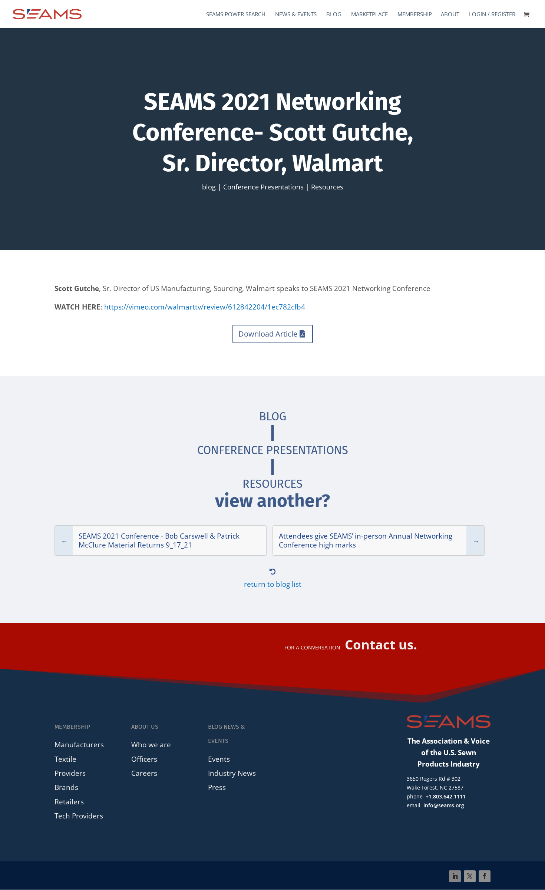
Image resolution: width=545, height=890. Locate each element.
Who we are (151, 745)
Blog (333, 14)
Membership (414, 14)
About (450, 14)
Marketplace (369, 14)
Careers (144, 773)
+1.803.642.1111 (446, 796)
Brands (66, 787)
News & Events (296, 14)
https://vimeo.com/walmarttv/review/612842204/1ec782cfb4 (204, 307)
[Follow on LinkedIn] (455, 876)
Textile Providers (70, 766)
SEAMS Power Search (235, 14)
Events (219, 759)
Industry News (232, 773)
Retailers (69, 802)
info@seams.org (443, 805)
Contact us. (381, 644)
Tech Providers (78, 816)
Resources (327, 186)
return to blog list (272, 584)
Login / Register (492, 14)
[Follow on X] (470, 876)
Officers (144, 759)
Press (217, 787)
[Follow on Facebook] (485, 876)
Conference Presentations (263, 186)
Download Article (267, 334)
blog (209, 186)
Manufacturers (79, 745)
